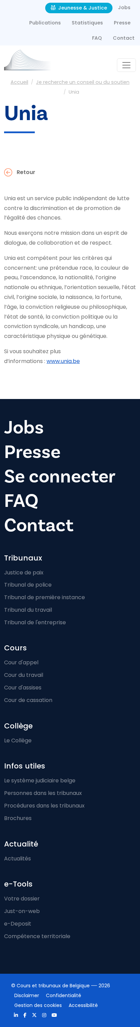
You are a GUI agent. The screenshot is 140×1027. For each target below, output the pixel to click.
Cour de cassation (28, 700)
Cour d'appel (21, 662)
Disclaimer (26, 995)
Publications (45, 22)
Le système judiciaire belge (39, 780)
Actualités (17, 858)
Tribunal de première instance (44, 597)
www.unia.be (63, 361)
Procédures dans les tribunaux (44, 806)
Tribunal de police (28, 585)
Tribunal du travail (28, 610)
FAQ (97, 38)
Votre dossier (22, 898)
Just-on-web (22, 911)
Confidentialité (63, 995)
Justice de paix (23, 572)
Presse (122, 22)
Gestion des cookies (38, 1005)
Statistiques (87, 22)
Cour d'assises (22, 687)
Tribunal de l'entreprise (35, 622)
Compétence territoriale (37, 936)
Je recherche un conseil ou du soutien (82, 82)
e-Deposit (17, 924)
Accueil (19, 82)
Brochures (18, 818)
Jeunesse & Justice (82, 7)
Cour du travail (23, 675)
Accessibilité (83, 1005)
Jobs (124, 7)
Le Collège (18, 740)
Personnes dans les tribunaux (43, 793)
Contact (124, 38)
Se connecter (60, 476)
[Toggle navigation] (126, 65)
